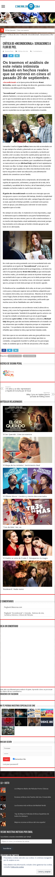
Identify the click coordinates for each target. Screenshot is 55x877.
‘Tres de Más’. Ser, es (12, 527)
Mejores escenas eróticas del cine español (29, 822)
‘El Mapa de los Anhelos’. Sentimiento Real (21, 465)
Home (4, 35)
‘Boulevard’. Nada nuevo (13, 589)
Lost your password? (10, 764)
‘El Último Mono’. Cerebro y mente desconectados (25, 496)
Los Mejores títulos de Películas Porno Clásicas (31, 789)
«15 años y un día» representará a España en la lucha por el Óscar (18, 389)
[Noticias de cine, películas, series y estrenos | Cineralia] (27, 6)
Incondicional (29, 356)
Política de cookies (17, 867)
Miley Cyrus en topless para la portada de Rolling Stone (38, 395)
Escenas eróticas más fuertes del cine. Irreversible (32, 797)
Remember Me (20, 759)
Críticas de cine (13, 35)
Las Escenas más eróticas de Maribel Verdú (30, 805)
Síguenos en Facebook (9, 694)
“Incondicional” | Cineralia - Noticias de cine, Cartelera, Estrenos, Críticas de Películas (24, 614)
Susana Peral (9, 51)
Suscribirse (7, 848)
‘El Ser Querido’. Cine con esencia (17, 30)
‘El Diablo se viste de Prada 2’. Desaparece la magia (25, 558)
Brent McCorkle (15, 356)
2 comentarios (37, 51)
